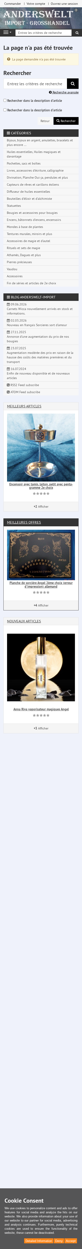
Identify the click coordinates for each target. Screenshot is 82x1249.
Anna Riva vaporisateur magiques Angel (41, 709)
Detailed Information (39, 1241)
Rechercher (68, 121)
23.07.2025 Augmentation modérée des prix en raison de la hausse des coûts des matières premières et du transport (40, 355)
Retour (45, 121)
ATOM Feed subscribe (25, 392)
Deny (59, 1241)
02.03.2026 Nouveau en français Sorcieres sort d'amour (37, 322)
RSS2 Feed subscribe (24, 385)
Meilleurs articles (24, 406)
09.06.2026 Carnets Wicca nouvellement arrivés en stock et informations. (40, 308)
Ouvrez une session (64, 4)
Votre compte (36, 4)
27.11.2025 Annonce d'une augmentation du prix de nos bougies (38, 336)
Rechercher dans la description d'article (34, 101)
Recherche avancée (65, 92)
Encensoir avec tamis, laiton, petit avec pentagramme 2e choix (41, 486)
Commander (12, 4)
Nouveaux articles (24, 621)
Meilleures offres (24, 522)
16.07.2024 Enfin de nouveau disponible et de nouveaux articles (38, 373)
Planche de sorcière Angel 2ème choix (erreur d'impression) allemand (41, 584)
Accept (71, 1241)
